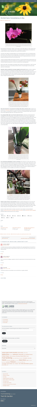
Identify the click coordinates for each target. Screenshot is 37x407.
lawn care (17, 360)
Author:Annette (13, 352)
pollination (8, 362)
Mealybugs (10, 194)
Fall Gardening (18, 356)
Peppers (27, 360)
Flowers (27, 356)
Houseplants (25, 358)
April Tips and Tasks (5, 238)
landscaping (12, 360)
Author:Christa (26, 352)
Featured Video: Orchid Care (16, 227)
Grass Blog (4, 376)
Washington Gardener (6, 385)
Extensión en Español (6, 375)
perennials (30, 360)
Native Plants (22, 360)
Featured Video (23, 356)
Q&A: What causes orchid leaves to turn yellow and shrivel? (29, 228)
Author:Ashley (20, 352)
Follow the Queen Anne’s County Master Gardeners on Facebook (13, 210)
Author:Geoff (10, 354)
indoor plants (29, 358)
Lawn (15, 360)
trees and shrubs (25, 363)
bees (24, 354)
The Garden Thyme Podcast (7, 363)
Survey (4, 341)
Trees (19, 363)
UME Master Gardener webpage (30, 210)
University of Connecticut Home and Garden (9, 384)
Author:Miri (20, 354)
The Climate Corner (6, 381)
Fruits (13, 358)
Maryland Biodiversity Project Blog (8, 378)
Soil (22, 362)
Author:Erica (5, 354)
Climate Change (5, 356)
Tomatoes (16, 363)
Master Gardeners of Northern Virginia (8, 379)
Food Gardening (5, 319)
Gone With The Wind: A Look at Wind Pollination (28, 238)
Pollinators (13, 362)
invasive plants (9, 360)
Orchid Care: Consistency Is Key (12, 18)
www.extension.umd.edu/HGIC (22, 303)
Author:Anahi (5, 352)
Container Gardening (12, 356)
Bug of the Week (5, 373)
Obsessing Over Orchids (4, 227)
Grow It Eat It (20, 358)
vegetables (31, 363)
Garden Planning (16, 358)
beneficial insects (28, 354)
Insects (4, 360)
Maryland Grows (8, 20)
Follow (4, 333)
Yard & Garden (5, 322)
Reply (2, 253)
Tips (13, 363)
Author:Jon (15, 354)
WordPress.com (33, 405)
